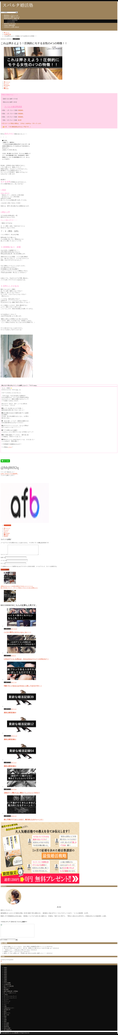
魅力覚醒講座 (8, 1030)
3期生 (5, 972)
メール (3, 560)
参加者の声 (7, 1009)
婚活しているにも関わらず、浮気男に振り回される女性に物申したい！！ (28, 953)
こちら (10, 447)
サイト (2, 563)
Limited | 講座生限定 (9, 25)
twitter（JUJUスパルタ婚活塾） (9, 473)
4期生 (5, 974)
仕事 (5, 1006)
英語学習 (6, 1026)
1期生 (5, 969)
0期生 (5, 967)
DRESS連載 (7, 982)
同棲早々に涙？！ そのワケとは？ (17, 951)
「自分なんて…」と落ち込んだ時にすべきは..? (20, 950)
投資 (5, 1016)
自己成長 (6, 1023)
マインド (6, 1003)
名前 (3, 557)
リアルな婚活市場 (12, 20)
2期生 (5, 971)
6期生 (5, 977)
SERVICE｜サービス (10, 23)
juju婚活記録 (7, 525)
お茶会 (6, 994)
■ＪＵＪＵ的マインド (10, 993)
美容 (5, 1021)
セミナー (6, 999)
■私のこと (7, 988)
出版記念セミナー (9, 1008)
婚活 (5, 1011)
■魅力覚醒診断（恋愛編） (11, 991)
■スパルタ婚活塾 (9, 986)
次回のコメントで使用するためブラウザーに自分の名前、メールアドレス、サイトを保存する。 (30, 566)
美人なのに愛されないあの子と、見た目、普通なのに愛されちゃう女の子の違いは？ (31, 948)
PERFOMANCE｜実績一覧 (11, 18)
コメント (4, 554)
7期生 (5, 979)
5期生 (5, 976)
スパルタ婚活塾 (14, 1032)
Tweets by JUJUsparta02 (7, 959)
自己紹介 (6, 1024)
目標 (5, 1019)
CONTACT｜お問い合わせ (11, 27)
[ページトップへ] (1, 961)
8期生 (5, 981)
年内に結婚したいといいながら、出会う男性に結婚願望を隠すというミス (28, 946)
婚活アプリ (7, 1013)
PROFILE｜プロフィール (11, 15)
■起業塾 (6, 989)
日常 (5, 1018)
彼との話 (6, 1014)
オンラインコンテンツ (10, 996)
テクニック (7, 1001)
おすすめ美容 (11, 22)
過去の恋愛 (7, 1028)
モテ (5, 1004)
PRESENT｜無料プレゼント (12, 17)
